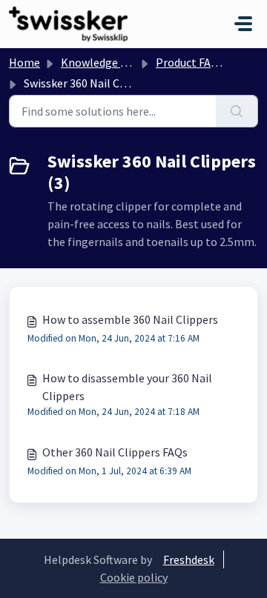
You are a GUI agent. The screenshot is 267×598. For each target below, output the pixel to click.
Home (24, 62)
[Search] (237, 111)
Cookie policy (134, 577)
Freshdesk (188, 559)
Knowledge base (102, 62)
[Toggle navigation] (243, 23)
